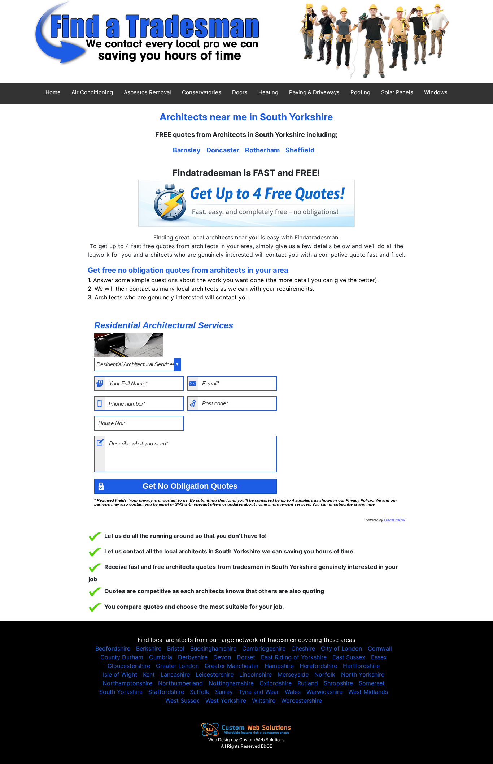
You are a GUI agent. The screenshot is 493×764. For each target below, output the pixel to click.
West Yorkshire (225, 700)
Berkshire (148, 648)
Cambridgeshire (263, 648)
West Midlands (368, 691)
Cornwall (380, 648)
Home (53, 92)
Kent (149, 674)
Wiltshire (263, 700)
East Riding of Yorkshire (294, 657)
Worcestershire (301, 700)
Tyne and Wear (259, 691)
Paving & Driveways (314, 92)
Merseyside (293, 674)
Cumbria (160, 657)
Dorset (246, 657)
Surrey (224, 691)
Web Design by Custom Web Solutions (246, 739)
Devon (222, 657)
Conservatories (201, 92)
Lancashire (175, 674)
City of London (341, 648)
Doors (240, 92)
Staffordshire (166, 691)
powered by (385, 520)
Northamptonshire (127, 683)
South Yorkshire (121, 691)
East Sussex (348, 657)
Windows (436, 92)
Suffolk (199, 691)
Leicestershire (215, 674)
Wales (293, 691)
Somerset (372, 683)
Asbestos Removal (147, 92)
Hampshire (279, 665)
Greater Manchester (232, 665)
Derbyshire (193, 657)
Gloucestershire (129, 665)
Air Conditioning (92, 92)
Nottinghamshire (231, 683)
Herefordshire (318, 665)
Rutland (307, 683)
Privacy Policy (359, 500)
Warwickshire (324, 691)
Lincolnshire (255, 674)
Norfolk (324, 674)
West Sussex (182, 700)
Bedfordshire (112, 648)
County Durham (121, 657)
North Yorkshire (362, 674)
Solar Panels (397, 92)
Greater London (177, 665)
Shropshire (338, 683)
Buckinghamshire (213, 648)
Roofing (360, 92)
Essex (379, 657)
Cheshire (303, 648)
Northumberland (180, 683)
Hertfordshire (361, 665)
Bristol (175, 648)
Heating (268, 92)
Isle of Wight (120, 674)
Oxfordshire (275, 683)
